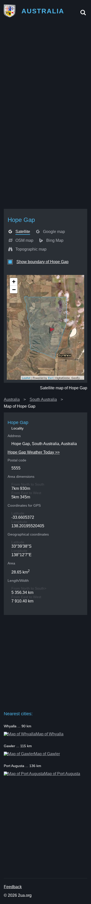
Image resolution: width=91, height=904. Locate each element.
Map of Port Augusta (62, 774)
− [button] (14, 289)
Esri (50, 378)
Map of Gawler (47, 754)
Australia (12, 399)
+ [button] (13, 281)
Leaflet (26, 378)
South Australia (43, 399)
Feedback (13, 887)
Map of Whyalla (49, 734)
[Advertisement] (45, 68)
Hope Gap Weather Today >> (34, 452)
